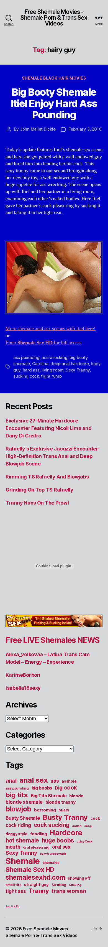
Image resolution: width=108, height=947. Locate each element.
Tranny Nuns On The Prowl (37, 503)
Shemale (23, 861)
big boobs (42, 788)
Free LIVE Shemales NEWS (52, 640)
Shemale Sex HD (30, 869)
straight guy (36, 884)
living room (52, 370)
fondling (38, 833)
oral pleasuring (36, 847)
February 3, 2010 (84, 129)
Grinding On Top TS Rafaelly (39, 490)
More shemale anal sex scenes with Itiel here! (51, 328)
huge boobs (58, 840)
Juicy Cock (84, 841)
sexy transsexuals (53, 854)
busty (63, 810)
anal (11, 780)
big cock (66, 787)
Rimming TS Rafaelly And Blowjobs (47, 477)
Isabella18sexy (23, 688)
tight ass (16, 891)
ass (54, 781)
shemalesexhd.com (35, 877)
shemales (51, 863)
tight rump (51, 376)
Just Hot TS (12, 906)
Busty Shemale (23, 818)
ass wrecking (54, 357)
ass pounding (26, 357)
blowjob (18, 809)
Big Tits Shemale (49, 795)
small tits (13, 885)
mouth (13, 847)
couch (76, 826)
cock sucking (52, 824)
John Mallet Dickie (37, 129)
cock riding (18, 825)
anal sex (33, 780)
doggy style (16, 834)
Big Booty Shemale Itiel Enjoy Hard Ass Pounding (54, 103)
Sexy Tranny (78, 370)
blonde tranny (60, 802)
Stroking (59, 885)
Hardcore (66, 832)
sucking (75, 885)
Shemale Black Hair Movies (54, 78)
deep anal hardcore (69, 363)
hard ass (31, 370)
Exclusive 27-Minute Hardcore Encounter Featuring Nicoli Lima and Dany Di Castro (49, 428)
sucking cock (26, 376)
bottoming (45, 810)
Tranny (39, 890)
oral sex (61, 847)
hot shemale (22, 840)
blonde (76, 795)
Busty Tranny (65, 817)
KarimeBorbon (23, 675)
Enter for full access (43, 343)
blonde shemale (24, 802)
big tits (17, 795)
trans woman (69, 891)
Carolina (40, 363)
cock (95, 818)
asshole (68, 781)
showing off (79, 878)
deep (88, 826)
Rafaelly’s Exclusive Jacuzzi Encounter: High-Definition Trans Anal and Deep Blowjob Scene (52, 456)
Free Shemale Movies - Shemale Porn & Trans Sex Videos (53, 17)
